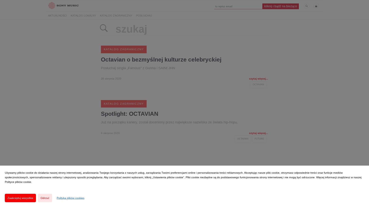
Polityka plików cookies (70, 198)
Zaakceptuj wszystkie (20, 198)
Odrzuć (45, 198)
